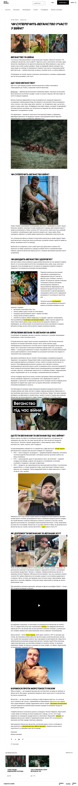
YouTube (68, 783)
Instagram (61, 783)
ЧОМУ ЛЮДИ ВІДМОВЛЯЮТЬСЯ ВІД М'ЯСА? (15, 770)
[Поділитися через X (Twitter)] (15, 739)
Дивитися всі (69, 752)
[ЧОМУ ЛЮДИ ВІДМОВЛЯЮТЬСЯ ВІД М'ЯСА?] (15, 761)
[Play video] (39, 414)
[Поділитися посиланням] (22, 739)
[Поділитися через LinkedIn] (19, 739)
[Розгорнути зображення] (20, 43)
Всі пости (7, 9)
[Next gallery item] (65, 550)
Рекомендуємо (26, 9)
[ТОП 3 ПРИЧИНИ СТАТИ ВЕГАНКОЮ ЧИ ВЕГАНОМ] (39, 761)
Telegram (74, 783)
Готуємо (35, 9)
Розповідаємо (44, 9)
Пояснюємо (16, 9)
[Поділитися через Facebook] (11, 739)
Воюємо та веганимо (56, 9)
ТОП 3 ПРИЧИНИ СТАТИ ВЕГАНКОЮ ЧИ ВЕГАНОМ (39, 770)
